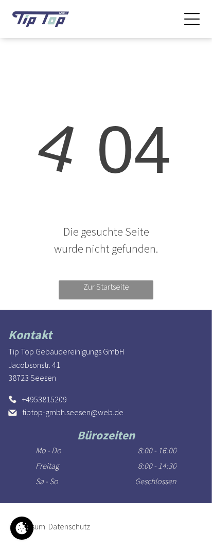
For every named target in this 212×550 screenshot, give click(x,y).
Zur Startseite (106, 286)
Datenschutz (69, 526)
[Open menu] (192, 19)
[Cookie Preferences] (21, 528)
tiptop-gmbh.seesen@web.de (72, 412)
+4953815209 (44, 399)
